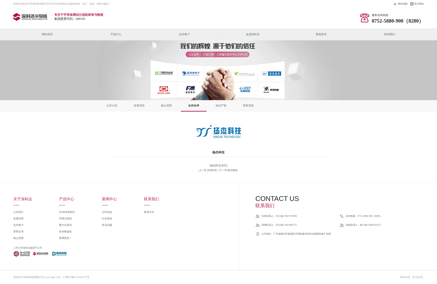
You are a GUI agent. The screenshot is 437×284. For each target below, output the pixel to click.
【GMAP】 (417, 277)
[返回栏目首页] (218, 165)
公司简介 (18, 212)
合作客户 (184, 34)
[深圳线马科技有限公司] (59, 257)
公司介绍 (111, 105)
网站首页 (47, 34)
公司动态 (107, 212)
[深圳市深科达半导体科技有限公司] (21, 257)
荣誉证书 (18, 231)
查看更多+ (65, 238)
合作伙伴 (193, 105)
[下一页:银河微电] (228, 170)
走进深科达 (253, 34)
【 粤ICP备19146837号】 (76, 277)
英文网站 (419, 4)
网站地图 (402, 4)
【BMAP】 (405, 277)
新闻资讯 (321, 34)
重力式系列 (65, 225)
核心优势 (166, 105)
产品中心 (115, 34)
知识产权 (221, 105)
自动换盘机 (65, 231)
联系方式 (149, 212)
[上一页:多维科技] (207, 170)
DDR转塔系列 (67, 212)
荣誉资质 (248, 105)
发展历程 (139, 105)
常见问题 (107, 225)
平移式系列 (65, 218)
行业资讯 (107, 218)
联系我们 (389, 34)
